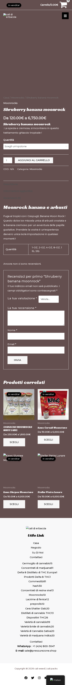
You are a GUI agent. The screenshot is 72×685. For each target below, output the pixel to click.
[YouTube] (46, 677)
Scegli (14, 442)
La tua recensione (22, 308)
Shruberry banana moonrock (27, 124)
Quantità (8, 139)
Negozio (36, 547)
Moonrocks (17, 97)
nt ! (14, 238)
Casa (6, 97)
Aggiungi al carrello (34, 160)
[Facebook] (25, 677)
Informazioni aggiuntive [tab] (18, 191)
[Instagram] (39, 677)
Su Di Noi (37, 552)
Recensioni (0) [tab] (12, 198)
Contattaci (36, 557)
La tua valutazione (22, 298)
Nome (12, 330)
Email (12, 344)
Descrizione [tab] (10, 184)
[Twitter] (32, 677)
